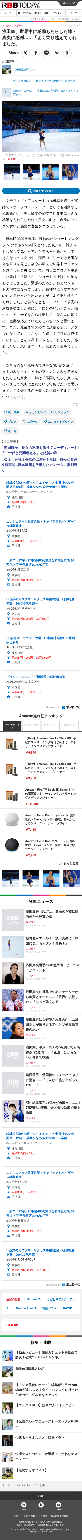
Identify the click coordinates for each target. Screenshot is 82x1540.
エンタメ (57, 13)
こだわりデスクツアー (61, 1299)
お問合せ (18, 1516)
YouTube (58, 1509)
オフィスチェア (31, 724)
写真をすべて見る (43, 191)
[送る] (46, 53)
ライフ (73, 13)
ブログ (12, 421)
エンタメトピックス (60, 421)
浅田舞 (12, 431)
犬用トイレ (69, 724)
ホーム (8, 13)
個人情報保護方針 (59, 1516)
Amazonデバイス (12, 726)
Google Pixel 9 (26, 1308)
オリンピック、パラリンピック (49, 412)
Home (24, 1509)
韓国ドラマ (49, 1308)
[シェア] (36, 53)
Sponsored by (53, 707)
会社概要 (42, 1516)
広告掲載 (30, 1516)
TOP (41, 1496)
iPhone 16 (33, 1299)
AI (8, 1308)
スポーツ (32, 421)
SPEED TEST (41, 13)
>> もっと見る (69, 863)
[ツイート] (25, 53)
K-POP (67, 1308)
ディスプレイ (50, 724)
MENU (66, 3)
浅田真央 (13, 412)
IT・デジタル (24, 13)
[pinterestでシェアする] (57, 53)
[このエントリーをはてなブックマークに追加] (67, 53)
